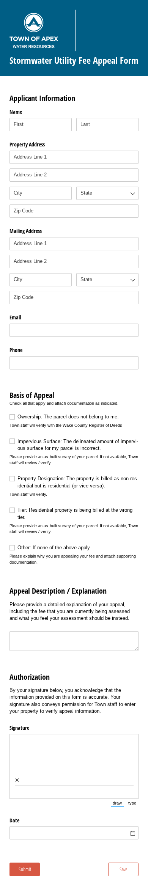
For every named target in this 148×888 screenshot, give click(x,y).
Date (14, 820)
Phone (15, 350)
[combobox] (107, 193)
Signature (19, 727)
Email (15, 317)
